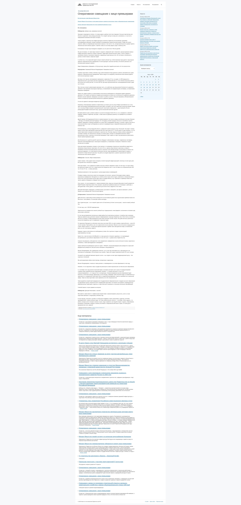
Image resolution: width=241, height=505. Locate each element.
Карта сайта (152, 501)
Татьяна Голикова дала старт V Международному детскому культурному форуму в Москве (150, 41)
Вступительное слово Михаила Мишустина (88, 18)
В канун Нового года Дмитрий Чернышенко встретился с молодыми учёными (105, 343)
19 (147, 87)
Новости (138, 4)
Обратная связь (159, 501)
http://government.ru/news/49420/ (89, 308)
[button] (161, 5)
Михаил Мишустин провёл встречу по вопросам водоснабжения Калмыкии (105, 436)
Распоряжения (155, 4)
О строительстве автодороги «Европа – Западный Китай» (99, 456)
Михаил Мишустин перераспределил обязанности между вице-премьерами (105, 443)
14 (153, 84)
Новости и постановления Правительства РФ (90, 4)
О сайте (146, 501)
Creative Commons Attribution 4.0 (98, 307)
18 (144, 87)
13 (150, 84)
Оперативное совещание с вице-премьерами (94, 319)
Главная (132, 4)
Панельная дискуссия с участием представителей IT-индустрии (101, 462)
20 (150, 87)
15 (155, 84)
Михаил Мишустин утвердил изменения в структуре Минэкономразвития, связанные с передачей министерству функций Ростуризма (104, 366)
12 (147, 84)
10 (141, 84)
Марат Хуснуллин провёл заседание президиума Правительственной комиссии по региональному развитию (149, 48)
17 (141, 87)
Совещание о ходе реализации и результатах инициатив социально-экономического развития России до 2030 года (102, 374)
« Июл (141, 96)
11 (144, 84)
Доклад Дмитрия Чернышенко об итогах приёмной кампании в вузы (94, 24)
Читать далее (94, 350)
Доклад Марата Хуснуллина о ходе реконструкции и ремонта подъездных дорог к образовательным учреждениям (106, 21)
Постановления (146, 4)
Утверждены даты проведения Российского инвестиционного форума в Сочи (105, 401)
